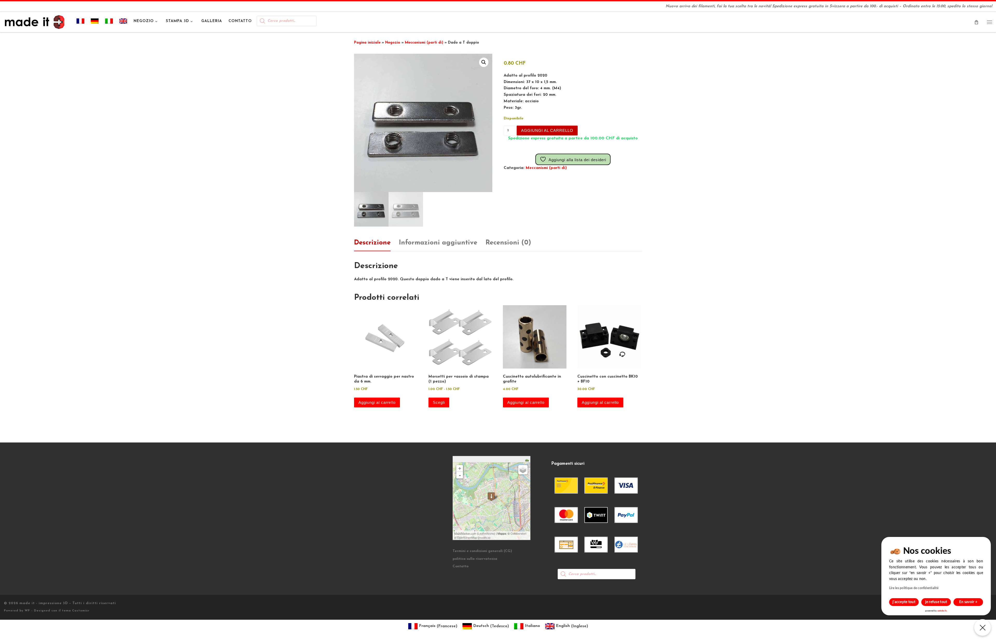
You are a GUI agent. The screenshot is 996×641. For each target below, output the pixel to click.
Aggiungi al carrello (547, 130)
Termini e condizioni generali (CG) (482, 551)
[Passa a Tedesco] (94, 22)
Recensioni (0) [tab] (508, 243)
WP (27, 610)
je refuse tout (936, 602)
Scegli (439, 402)
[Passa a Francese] (80, 22)
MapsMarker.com (465, 533)
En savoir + (968, 602)
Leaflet (482, 533)
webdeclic (942, 611)
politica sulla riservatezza (475, 559)
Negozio (392, 43)
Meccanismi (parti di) (424, 43)
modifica (484, 537)
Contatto (460, 566)
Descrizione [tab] (372, 243)
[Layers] (523, 469)
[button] (483, 62)
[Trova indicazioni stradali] (527, 460)
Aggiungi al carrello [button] (377, 402)
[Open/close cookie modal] (982, 627)
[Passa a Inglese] (123, 22)
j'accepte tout (904, 602)
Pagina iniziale (367, 43)
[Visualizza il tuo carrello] (976, 22)
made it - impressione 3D (43, 603)
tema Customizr (75, 610)
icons (490, 533)
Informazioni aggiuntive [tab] (438, 243)
